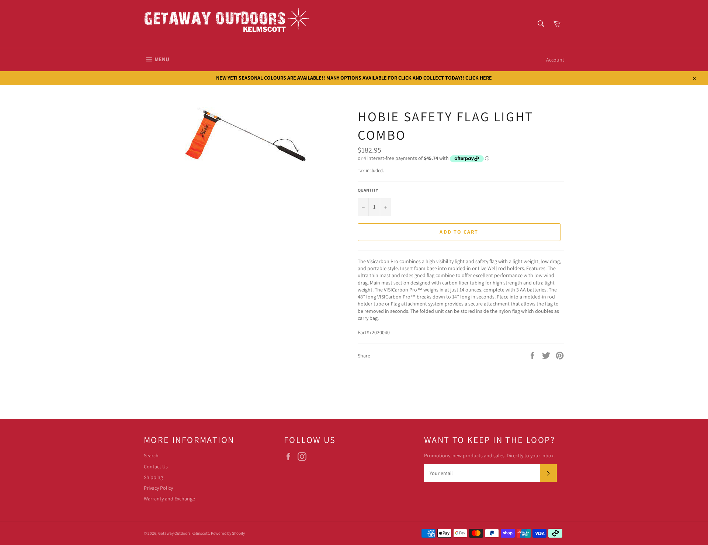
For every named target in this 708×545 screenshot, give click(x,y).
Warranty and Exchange (169, 498)
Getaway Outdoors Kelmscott (183, 533)
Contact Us (156, 466)
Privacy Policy (158, 488)
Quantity (368, 190)
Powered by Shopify (228, 533)
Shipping (153, 477)
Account (555, 59)
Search (151, 455)
